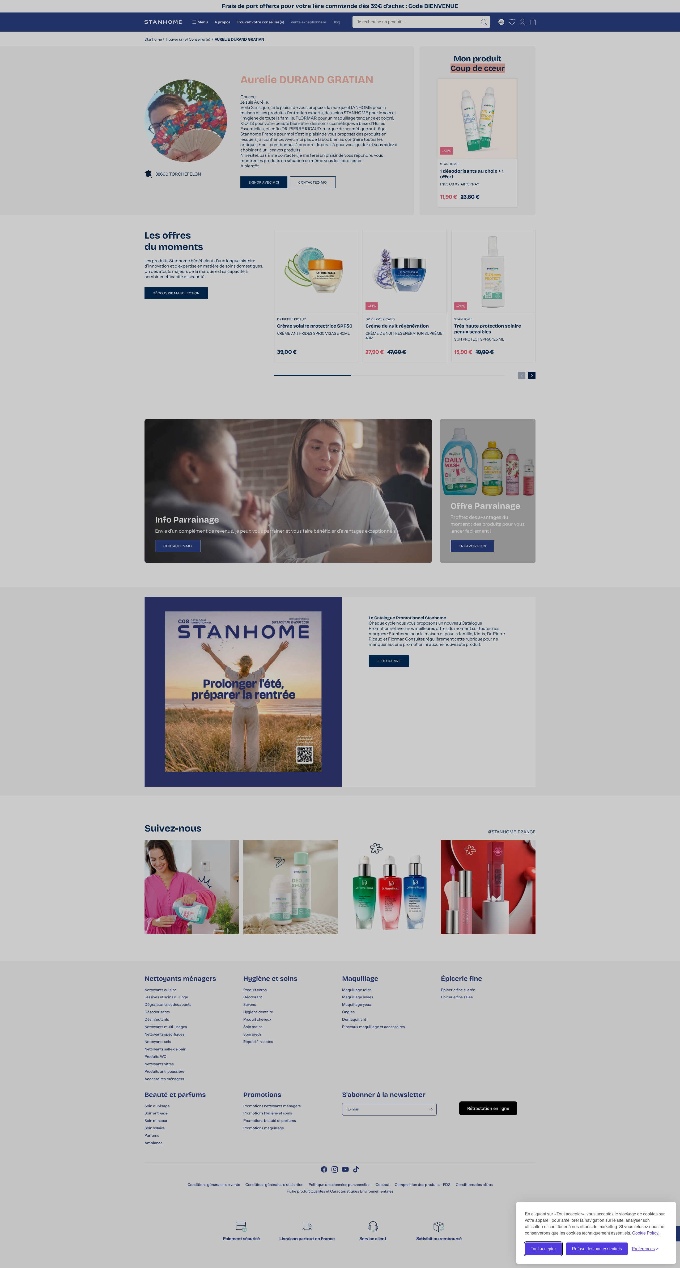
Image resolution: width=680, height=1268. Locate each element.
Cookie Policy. (645, 1233)
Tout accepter (543, 1248)
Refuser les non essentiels (597, 1248)
